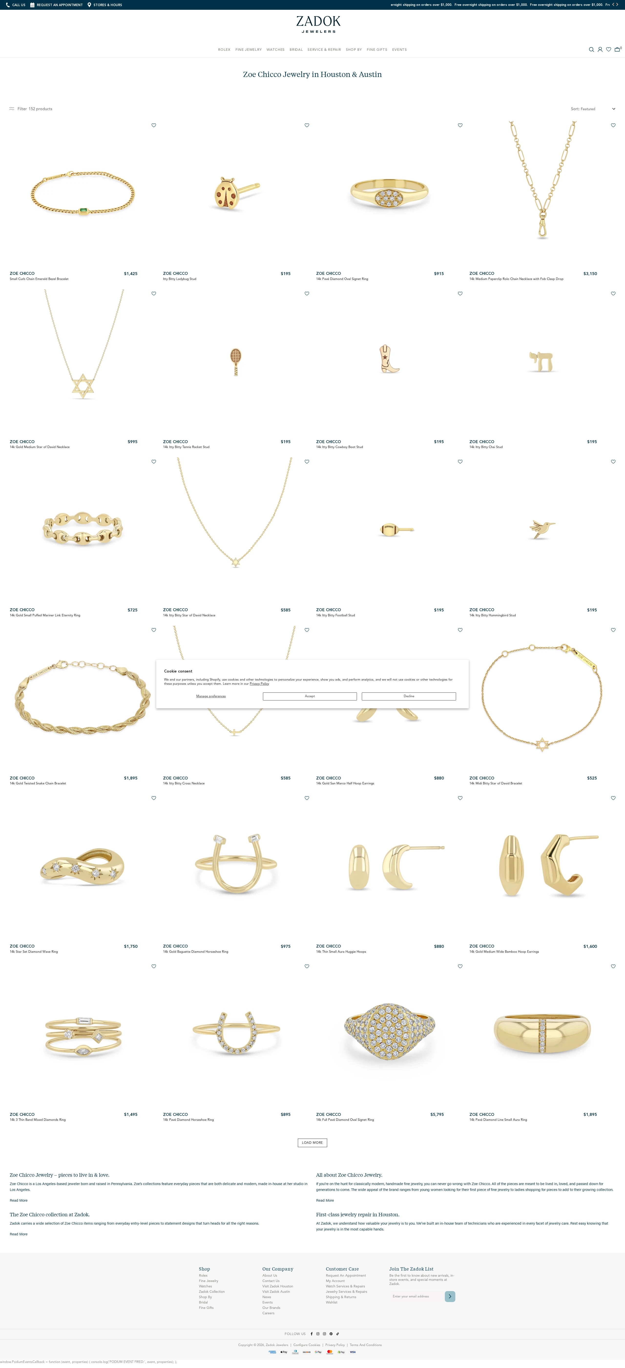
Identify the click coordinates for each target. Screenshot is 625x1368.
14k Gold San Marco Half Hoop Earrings (345, 783)
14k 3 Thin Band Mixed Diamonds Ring (38, 1120)
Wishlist (331, 1302)
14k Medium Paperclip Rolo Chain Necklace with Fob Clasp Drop (516, 279)
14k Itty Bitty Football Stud (335, 615)
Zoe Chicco (22, 274)
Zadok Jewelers (318, 26)
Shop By (205, 1297)
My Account (335, 1281)
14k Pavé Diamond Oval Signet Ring (342, 279)
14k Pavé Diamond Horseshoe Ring (188, 1120)
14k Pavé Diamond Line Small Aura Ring (498, 1120)
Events (267, 1302)
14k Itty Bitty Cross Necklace (184, 783)
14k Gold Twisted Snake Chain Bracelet (38, 783)
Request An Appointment (346, 1275)
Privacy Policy (259, 683)
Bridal (203, 1302)
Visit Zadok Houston (277, 1286)
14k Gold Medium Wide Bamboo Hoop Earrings (504, 951)
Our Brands (271, 1308)
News (266, 1297)
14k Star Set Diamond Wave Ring (34, 951)
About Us (269, 1275)
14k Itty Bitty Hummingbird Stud (492, 615)
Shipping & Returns (341, 1297)
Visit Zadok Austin (276, 1291)
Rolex (203, 1275)
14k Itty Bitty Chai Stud (486, 447)
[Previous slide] (613, 4)
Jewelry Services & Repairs (346, 1291)
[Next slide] (617, 4)
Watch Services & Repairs (345, 1286)
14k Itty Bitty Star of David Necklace (189, 615)
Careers (268, 1313)
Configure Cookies (306, 1345)
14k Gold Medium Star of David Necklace (40, 447)
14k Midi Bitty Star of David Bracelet (495, 783)
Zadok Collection (212, 1291)
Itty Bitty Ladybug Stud (179, 279)
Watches (205, 1286)
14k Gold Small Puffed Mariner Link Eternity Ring (45, 615)
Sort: (575, 109)
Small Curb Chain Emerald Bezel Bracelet (39, 279)
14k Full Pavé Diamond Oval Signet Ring (345, 1120)
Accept (310, 696)
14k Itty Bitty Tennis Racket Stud (186, 447)
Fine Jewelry (208, 1281)
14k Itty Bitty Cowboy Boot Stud (339, 447)
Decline (409, 696)
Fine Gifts (206, 1308)
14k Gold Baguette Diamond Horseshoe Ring (195, 951)
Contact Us (271, 1281)
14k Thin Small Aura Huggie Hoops (341, 951)
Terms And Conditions (366, 1345)
